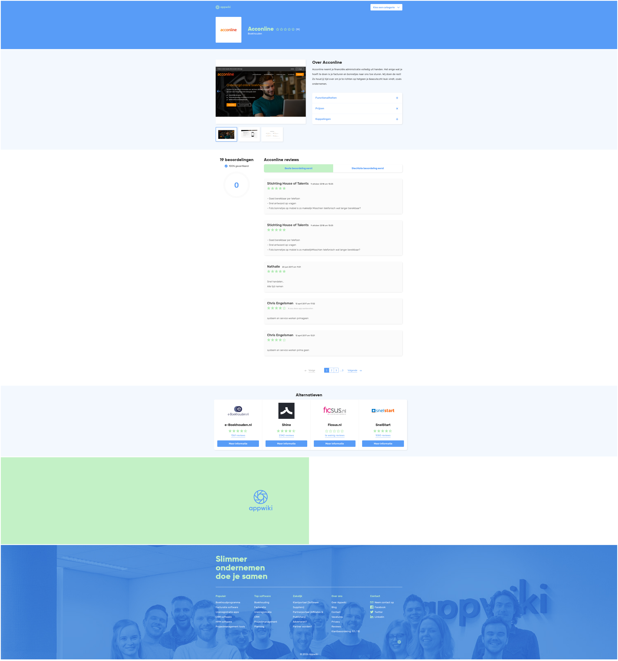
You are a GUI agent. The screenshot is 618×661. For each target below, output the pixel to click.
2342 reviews (286, 435)
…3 (341, 370)
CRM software (224, 616)
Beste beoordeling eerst (298, 168)
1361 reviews (238, 435)
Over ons (337, 596)
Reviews (336, 626)
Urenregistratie (263, 612)
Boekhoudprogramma (228, 602)
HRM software (224, 621)
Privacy (336, 621)
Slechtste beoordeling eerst (368, 168)
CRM (256, 616)
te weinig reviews (335, 435)
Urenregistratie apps (227, 612)
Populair (221, 596)
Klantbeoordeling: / (346, 631)
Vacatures (337, 616)
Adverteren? (300, 621)
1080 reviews (383, 435)
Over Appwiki (339, 602)
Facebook (380, 607)
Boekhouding (261, 602)
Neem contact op (384, 602)
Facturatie (260, 607)
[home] (225, 7)
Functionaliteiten (326, 97)
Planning (259, 626)
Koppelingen (323, 119)
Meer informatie (238, 443)
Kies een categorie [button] (384, 7)
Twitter (379, 612)
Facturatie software (227, 607)
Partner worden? (302, 626)
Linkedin (379, 616)
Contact (336, 612)
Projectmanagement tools (230, 626)
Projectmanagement (265, 621)
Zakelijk (297, 596)
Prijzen (319, 108)
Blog (334, 607)
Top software (262, 596)
